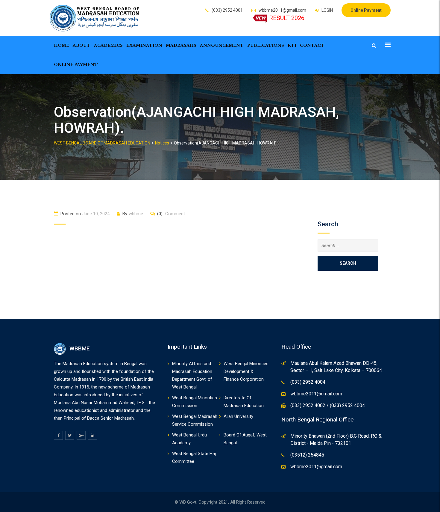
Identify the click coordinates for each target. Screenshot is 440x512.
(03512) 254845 (307, 455)
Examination (144, 45)
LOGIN (327, 10)
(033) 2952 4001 (227, 10)
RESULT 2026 (286, 18)
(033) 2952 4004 (307, 382)
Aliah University (238, 416)
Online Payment (366, 10)
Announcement (222, 45)
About (81, 45)
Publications (265, 45)
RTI (292, 45)
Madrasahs (181, 45)
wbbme (136, 213)
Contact (312, 45)
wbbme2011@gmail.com (282, 10)
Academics (108, 45)
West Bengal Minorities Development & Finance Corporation (246, 371)
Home (61, 45)
